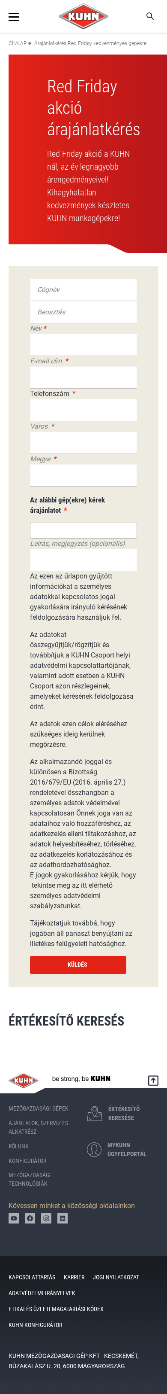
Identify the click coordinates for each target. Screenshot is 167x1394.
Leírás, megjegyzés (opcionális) (77, 543)
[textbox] (39, 529)
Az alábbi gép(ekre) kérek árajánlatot (67, 505)
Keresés (144, 16)
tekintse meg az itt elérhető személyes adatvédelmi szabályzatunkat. (71, 895)
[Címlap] (83, 16)
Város (39, 426)
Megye (41, 459)
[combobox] (83, 531)
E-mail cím (46, 361)
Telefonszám (50, 394)
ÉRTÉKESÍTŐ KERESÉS (68, 1021)
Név (36, 328)
